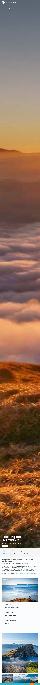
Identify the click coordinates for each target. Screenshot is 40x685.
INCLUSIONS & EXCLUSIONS (12, 607)
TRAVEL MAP (8, 610)
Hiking (8, 8)
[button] (20, 604)
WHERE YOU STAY (9, 618)
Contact (35, 8)
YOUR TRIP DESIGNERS (10, 620)
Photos (5, 546)
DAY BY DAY (8, 604)
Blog (26, 8)
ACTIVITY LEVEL (9, 612)
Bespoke (22, 8)
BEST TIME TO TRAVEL (10, 615)
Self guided (17, 8)
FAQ (6, 626)
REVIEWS (7, 623)
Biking (12, 8)
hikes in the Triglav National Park (20, 573)
